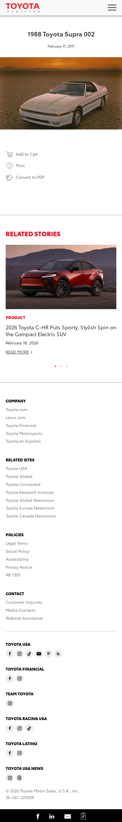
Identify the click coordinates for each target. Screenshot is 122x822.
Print (20, 165)
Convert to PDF (30, 177)
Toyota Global (19, 476)
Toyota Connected (23, 484)
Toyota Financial (21, 425)
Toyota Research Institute (30, 492)
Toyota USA (16, 468)
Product (15, 317)
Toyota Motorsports (24, 433)
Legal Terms (17, 543)
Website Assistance (24, 618)
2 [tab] (61, 364)
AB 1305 (13, 575)
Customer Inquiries (24, 602)
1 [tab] (55, 364)
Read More (17, 352)
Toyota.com (17, 409)
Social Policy (17, 551)
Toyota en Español (23, 441)
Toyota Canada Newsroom (31, 516)
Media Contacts (20, 610)
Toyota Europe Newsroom (30, 508)
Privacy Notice (19, 567)
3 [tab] (66, 364)
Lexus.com (16, 417)
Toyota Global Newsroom (30, 500)
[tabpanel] (61, 302)
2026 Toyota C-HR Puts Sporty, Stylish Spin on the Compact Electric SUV (61, 330)
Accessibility (17, 559)
